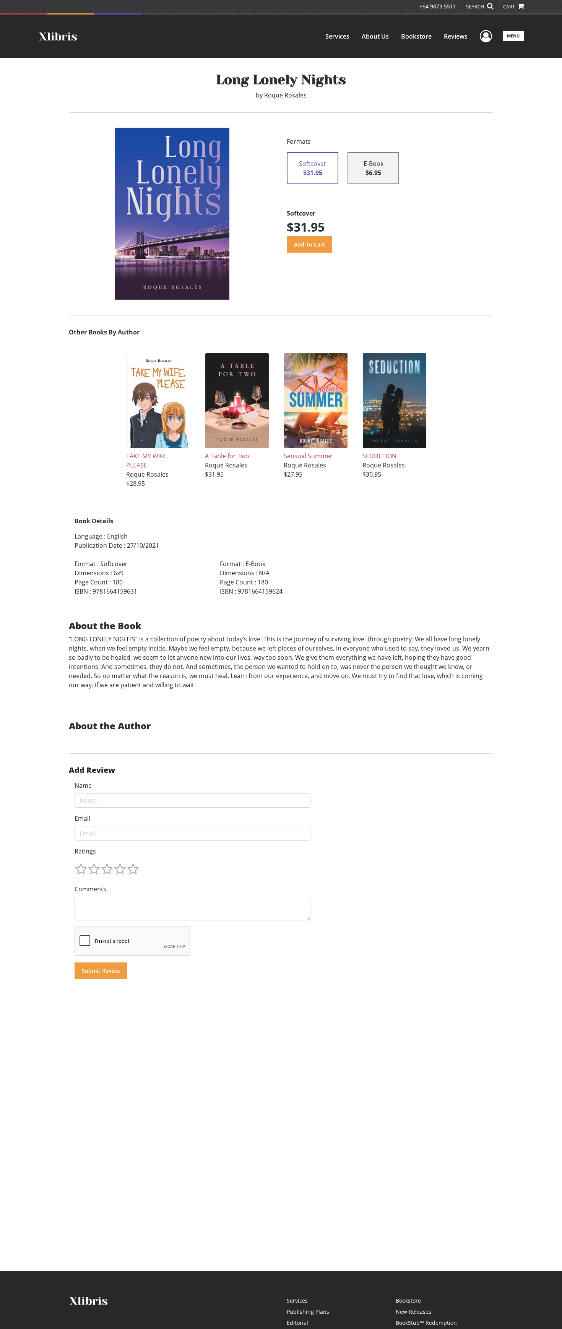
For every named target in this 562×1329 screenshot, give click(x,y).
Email (82, 818)
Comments (90, 889)
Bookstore (416, 36)
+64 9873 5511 (437, 6)
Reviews (456, 36)
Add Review (92, 770)
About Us (375, 36)
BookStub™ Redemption (426, 1322)
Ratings (85, 851)
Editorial (297, 1322)
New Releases (413, 1311)
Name (83, 785)
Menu (513, 36)
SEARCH (476, 6)
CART (509, 6)
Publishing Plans (308, 1311)
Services (337, 36)
